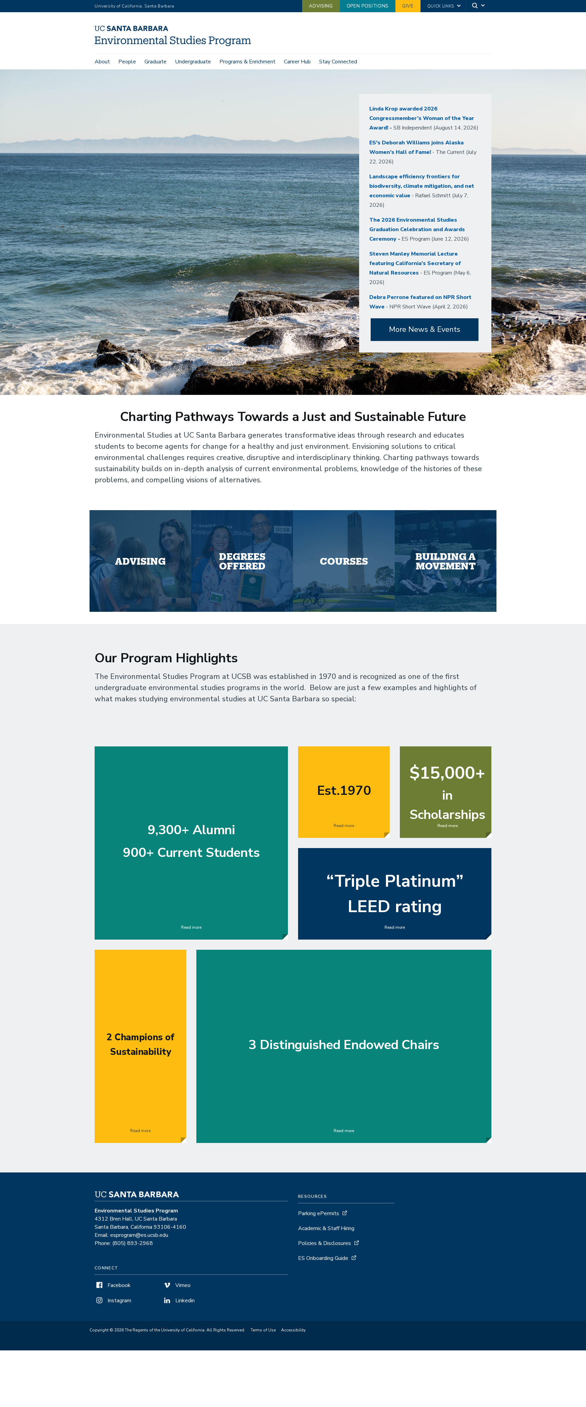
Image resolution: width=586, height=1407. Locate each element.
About (102, 61)
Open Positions (368, 6)
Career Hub (297, 61)
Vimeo (182, 1285)
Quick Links (440, 6)
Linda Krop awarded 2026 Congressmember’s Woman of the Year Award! (421, 118)
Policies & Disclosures (324, 1243)
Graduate (155, 61)
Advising (321, 6)
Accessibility (293, 1330)
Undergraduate (193, 61)
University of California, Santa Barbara (134, 6)
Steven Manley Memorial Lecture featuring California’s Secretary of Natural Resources (415, 263)
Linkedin (184, 1300)
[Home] (175, 44)
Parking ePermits (318, 1213)
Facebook (118, 1285)
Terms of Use (263, 1330)
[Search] (478, 6)
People (127, 61)
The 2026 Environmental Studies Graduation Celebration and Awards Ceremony (417, 229)
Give (408, 6)
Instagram (118, 1300)
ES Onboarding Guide (323, 1258)
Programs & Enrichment (247, 61)
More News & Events (424, 329)
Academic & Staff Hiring (326, 1228)
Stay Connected (338, 61)
